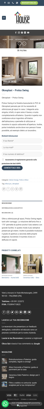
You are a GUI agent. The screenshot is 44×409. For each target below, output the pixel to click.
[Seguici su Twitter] (12, 312)
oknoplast (15, 184)
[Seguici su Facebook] (16, 33)
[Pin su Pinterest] (17, 189)
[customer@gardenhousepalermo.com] (9, 3)
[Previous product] (24, 43)
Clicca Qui (6, 344)
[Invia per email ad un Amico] (12, 189)
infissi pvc (8, 184)
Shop (11, 39)
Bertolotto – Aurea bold (10, 278)
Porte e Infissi (35, 39)
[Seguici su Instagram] (19, 33)
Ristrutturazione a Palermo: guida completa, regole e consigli (22, 360)
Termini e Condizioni (29, 399)
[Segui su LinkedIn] (25, 33)
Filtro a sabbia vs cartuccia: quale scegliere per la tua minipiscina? (23, 384)
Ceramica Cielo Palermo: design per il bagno (24, 376)
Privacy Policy (13, 399)
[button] (4, 18)
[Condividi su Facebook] (8, 189)
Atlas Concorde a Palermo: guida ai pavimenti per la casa (23, 368)
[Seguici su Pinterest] (22, 33)
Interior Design (21, 39)
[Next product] (19, 43)
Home (5, 39)
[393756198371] (17, 3)
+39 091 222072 (17, 301)
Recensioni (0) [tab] (7, 213)
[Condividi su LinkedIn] (21, 189)
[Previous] (1, 270)
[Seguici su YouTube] (28, 33)
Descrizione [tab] (7, 203)
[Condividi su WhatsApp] (4, 189)
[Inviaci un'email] (17, 312)
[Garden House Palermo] (5, 3)
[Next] (42, 270)
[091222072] (13, 3)
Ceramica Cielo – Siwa (31, 278)
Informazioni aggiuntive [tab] (12, 208)
